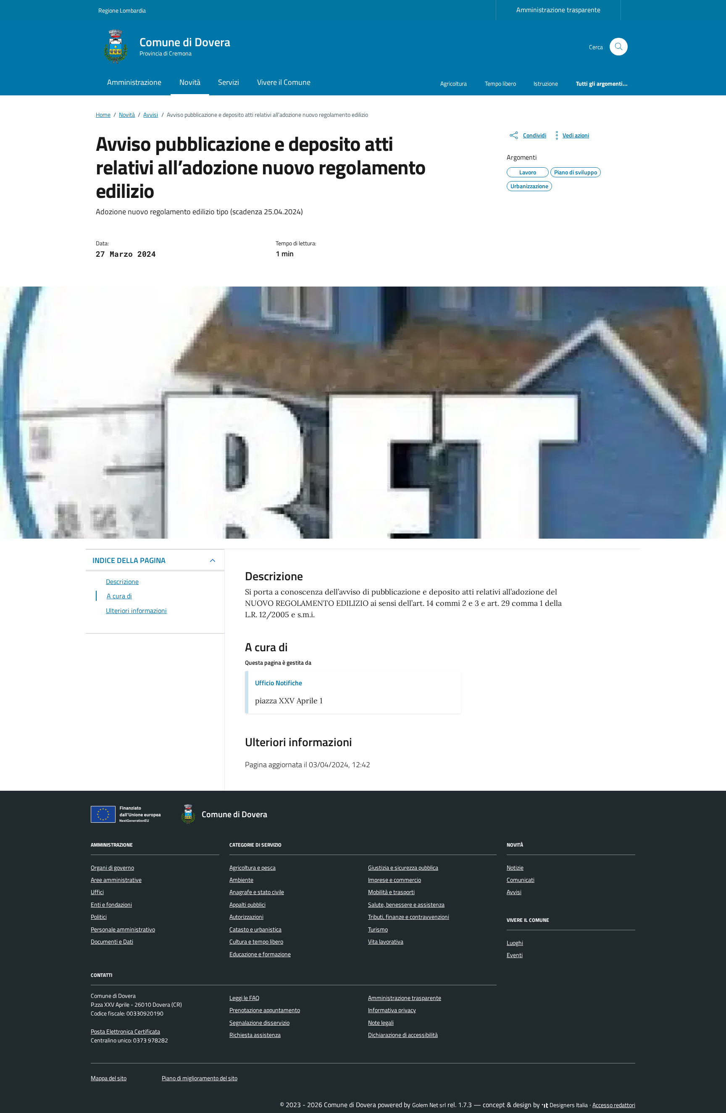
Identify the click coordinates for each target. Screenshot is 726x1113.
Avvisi (514, 892)
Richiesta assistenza (255, 1034)
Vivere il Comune (283, 82)
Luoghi (515, 942)
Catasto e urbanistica (255, 929)
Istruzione (546, 83)
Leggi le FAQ (244, 997)
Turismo (378, 929)
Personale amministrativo (123, 929)
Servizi (228, 82)
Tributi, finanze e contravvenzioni (408, 916)
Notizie (515, 867)
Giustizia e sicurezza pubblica (403, 867)
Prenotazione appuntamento (264, 1010)
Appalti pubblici (247, 904)
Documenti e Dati (112, 941)
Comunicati (520, 879)
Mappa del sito (108, 1078)
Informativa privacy (392, 1010)
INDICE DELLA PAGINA (129, 560)
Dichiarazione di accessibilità (403, 1034)
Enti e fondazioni (111, 904)
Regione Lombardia (122, 10)
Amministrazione (134, 82)
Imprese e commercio (394, 879)
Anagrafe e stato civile (256, 892)
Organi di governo (112, 867)
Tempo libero (500, 83)
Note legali (381, 1022)
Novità (189, 82)
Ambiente (241, 879)
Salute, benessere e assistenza (406, 904)
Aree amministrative (116, 879)
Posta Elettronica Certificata (125, 1031)
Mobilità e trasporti (391, 892)
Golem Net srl (429, 1105)
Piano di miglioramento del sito (199, 1078)
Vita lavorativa (385, 941)
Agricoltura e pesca (252, 867)
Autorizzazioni (246, 916)
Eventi (515, 955)
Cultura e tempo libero (256, 941)
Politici (99, 916)
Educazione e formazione (260, 954)
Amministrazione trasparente (558, 10)
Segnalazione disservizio (259, 1022)
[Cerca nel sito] (619, 47)
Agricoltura (453, 83)
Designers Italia (568, 1105)
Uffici (97, 892)
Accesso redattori (613, 1105)
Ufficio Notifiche (278, 683)
